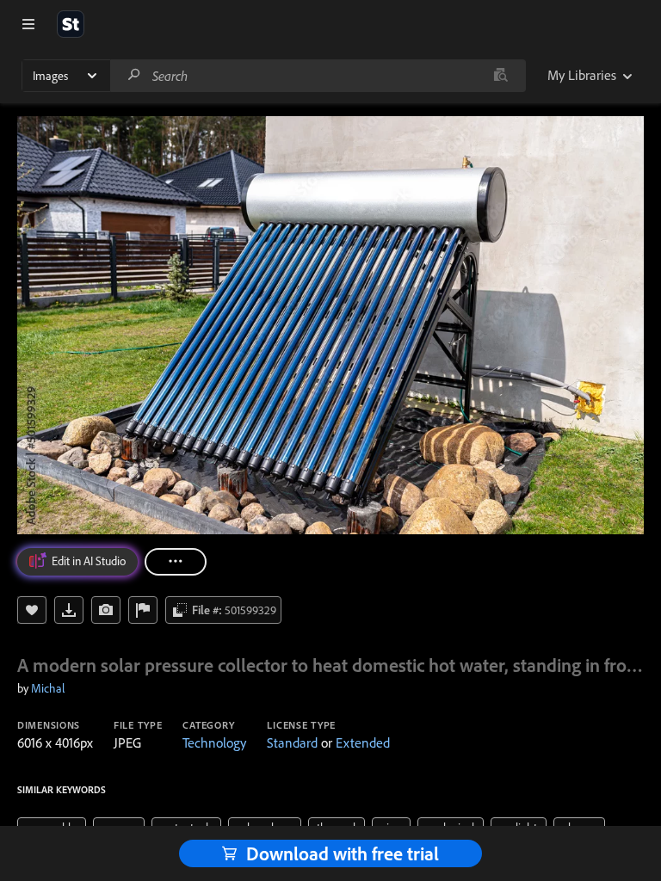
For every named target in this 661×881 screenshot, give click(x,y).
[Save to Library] (31, 610)
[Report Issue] (143, 610)
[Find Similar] (105, 610)
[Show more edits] (176, 562)
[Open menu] (28, 24)
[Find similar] (500, 75)
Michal (48, 688)
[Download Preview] (68, 610)
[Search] (134, 75)
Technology (214, 742)
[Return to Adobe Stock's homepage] (70, 24)
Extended (363, 742)
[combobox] (317, 75)
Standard (292, 742)
